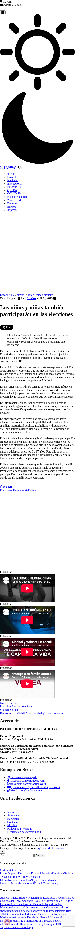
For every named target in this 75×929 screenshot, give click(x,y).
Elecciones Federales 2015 (15, 490)
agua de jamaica (9, 897)
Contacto (12, 822)
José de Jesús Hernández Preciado (30, 917)
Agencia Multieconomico (51, 848)
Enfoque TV (14, 186)
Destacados (24, 873)
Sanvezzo (17, 907)
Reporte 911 (30, 883)
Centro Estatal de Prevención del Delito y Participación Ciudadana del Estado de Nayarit (36, 902)
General (8, 876)
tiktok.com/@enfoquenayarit (27, 790)
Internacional (14, 183)
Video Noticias (44, 294)
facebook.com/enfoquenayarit (27, 780)
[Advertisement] (37, 254)
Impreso (12, 210)
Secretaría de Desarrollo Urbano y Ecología (29, 924)
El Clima (12, 825)
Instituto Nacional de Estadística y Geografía (44, 897)
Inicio (10, 173)
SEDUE (59, 924)
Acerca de (13, 815)
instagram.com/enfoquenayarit (28, 783)
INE (33, 490)
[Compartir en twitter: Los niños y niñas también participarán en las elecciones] (4, 487)
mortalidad (40, 907)
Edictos (11, 206)
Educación (46, 873)
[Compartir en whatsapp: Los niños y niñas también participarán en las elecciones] (7, 487)
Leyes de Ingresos (45, 910)
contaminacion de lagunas (20, 910)
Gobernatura (13, 914)
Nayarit (11, 177)
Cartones (5, 870)
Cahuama (28, 907)
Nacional (12, 180)
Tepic (30, 294)
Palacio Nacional (17, 196)
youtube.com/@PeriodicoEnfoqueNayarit (35, 787)
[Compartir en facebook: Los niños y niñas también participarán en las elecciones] (1, 487)
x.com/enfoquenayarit (24, 777)
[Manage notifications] (7, 922)
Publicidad (13, 818)
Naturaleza (24, 880)
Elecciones (58, 873)
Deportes (12, 203)
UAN (40, 883)
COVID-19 (14, 193)
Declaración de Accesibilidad (24, 831)
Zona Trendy (14, 200)
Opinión (12, 190)
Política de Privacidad (19, 828)
